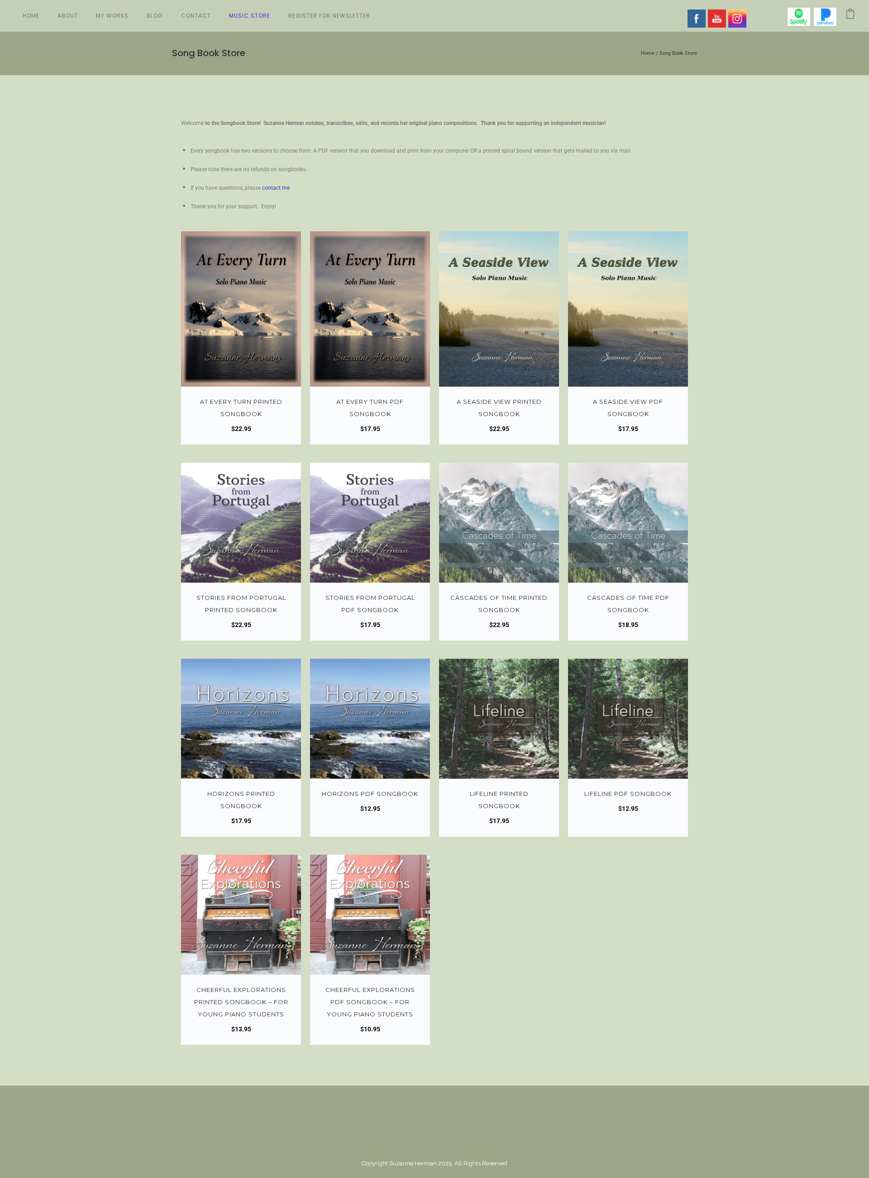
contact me (276, 188)
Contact (196, 15)
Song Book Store (678, 53)
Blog (155, 15)
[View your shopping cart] (850, 15)
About (67, 15)
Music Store (249, 15)
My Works (112, 15)
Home (31, 15)
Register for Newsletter (329, 15)
